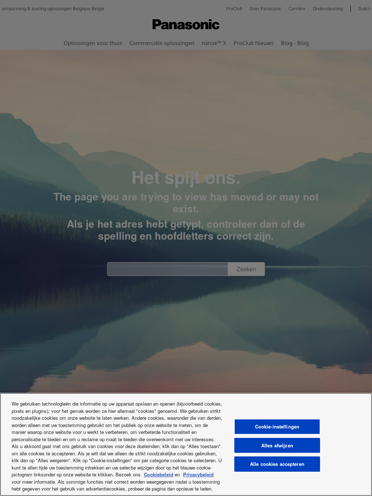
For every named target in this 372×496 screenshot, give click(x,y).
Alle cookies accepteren (277, 463)
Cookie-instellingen (277, 426)
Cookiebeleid (158, 474)
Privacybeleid (198, 474)
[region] (186, 444)
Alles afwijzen (277, 445)
